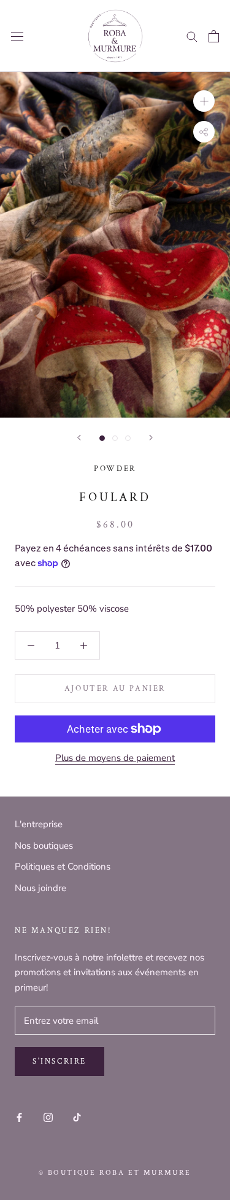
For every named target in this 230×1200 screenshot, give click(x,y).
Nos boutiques (44, 846)
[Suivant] (151, 437)
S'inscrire (59, 1061)
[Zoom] (204, 101)
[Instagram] (48, 1116)
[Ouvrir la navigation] (17, 36)
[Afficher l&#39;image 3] (128, 438)
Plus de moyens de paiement (115, 758)
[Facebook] (19, 1116)
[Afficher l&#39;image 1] (102, 438)
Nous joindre (40, 888)
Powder (115, 469)
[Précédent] (79, 437)
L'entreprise (39, 824)
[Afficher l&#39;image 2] (115, 438)
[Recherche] (191, 36)
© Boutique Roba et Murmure (115, 1172)
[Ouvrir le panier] (214, 36)
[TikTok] (77, 1116)
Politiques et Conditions (62, 866)
